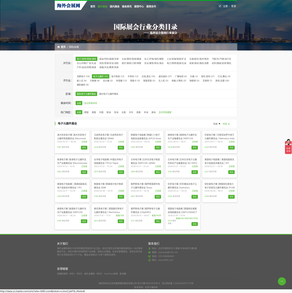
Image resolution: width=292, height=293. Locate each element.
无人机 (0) (163, 80)
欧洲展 (123, 273)
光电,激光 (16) (148, 76)
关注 (84, 147)
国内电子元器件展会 (108, 93)
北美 (124, 112)
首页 (92, 6)
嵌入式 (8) (82, 80)
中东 (131, 112)
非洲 (146, 112)
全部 (79, 103)
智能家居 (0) (149, 80)
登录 (233, 6)
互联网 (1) (207, 80)
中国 (101, 112)
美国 (94, 112)
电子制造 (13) (117, 76)
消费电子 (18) (83, 76)
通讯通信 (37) (165, 76)
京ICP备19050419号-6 (148, 283)
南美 (138, 112)
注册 (225, 6)
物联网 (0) (194, 80)
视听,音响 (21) (208, 76)
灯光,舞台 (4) (224, 76)
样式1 (72, 273)
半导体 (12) (133, 76)
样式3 (80, 273)
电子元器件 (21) (100, 76)
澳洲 (153, 112)
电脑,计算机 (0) (179, 80)
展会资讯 (127, 6)
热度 (215, 123)
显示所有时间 (90, 103)
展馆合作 (151, 6)
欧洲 (109, 112)
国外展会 (102, 6)
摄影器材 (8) (83, 84)
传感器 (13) (121, 80)
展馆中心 (139, 6)
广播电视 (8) (181, 76)
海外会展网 (89, 273)
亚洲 (116, 112)
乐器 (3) (194, 76)
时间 (225, 123)
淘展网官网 (62, 273)
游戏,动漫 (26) (222, 80)
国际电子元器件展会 (86, 93)
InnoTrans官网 (111, 273)
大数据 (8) (95, 80)
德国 (86, 112)
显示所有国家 (165, 112)
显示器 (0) (108, 80)
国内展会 (115, 6)
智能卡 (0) (135, 80)
